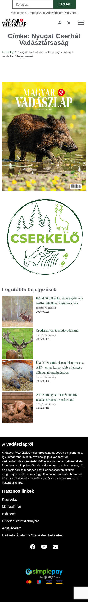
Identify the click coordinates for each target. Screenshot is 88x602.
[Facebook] (33, 547)
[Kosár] (68, 23)
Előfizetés (71, 12)
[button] (81, 23)
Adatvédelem (54, 12)
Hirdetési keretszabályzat (20, 521)
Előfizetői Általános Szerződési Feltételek (32, 535)
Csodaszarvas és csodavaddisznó (57, 330)
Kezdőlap (8, 52)
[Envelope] (55, 547)
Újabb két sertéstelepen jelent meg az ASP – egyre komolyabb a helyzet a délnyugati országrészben (60, 367)
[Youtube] (44, 547)
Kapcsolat (9, 499)
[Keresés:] (32, 4)
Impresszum (37, 12)
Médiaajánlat (19, 12)
